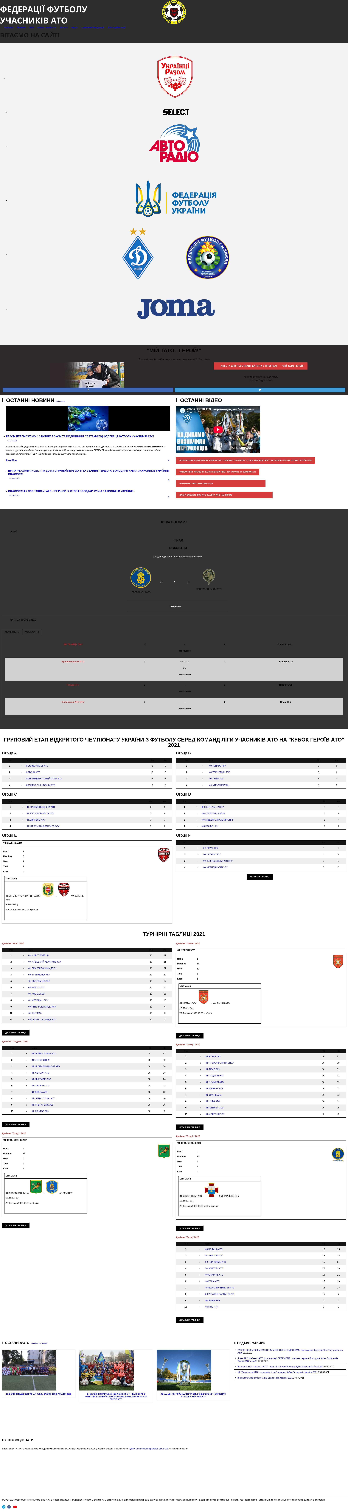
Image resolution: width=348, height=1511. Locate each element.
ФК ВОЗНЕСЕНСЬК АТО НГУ (218, 861)
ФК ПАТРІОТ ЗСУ (212, 854)
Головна (8, 27)
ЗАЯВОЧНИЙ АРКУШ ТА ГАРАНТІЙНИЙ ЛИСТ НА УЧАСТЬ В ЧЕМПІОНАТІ (217, 472)
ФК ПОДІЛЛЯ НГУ (215, 1075)
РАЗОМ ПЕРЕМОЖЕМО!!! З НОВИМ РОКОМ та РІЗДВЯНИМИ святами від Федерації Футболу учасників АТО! (80, 436)
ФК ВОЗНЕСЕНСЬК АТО (44, 1053)
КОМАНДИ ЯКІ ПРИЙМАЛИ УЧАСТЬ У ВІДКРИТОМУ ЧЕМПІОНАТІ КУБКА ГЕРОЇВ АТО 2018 (193, 1395)
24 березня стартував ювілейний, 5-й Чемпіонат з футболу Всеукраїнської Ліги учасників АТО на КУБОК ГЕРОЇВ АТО (116, 1396)
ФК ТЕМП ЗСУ (216, 779)
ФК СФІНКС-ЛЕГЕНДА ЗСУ (42, 1019)
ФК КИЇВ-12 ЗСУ (36, 987)
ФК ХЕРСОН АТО (40, 1073)
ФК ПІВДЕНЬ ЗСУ (40, 1085)
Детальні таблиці (259, 877)
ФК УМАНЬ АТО (213, 1095)
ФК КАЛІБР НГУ (210, 826)
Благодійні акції (116, 27)
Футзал (64, 27)
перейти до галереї (39, 1343)
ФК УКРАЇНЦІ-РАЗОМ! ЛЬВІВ (219, 1294)
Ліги (31, 27)
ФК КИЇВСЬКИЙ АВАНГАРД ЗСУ (43, 826)
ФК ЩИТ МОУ (35, 1013)
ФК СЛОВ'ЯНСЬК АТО (37, 766)
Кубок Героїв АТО (47, 27)
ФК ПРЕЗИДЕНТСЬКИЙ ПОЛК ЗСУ (44, 779)
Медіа (75, 27)
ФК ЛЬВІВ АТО (212, 1300)
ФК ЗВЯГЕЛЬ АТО (36, 820)
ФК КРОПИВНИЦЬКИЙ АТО (41, 807)
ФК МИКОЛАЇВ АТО (41, 1079)
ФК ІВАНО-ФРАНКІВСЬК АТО (219, 1288)
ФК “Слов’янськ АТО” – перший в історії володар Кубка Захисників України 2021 (277, 1372)
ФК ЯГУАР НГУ (210, 848)
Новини (21, 27)
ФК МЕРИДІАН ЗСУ (38, 1000)
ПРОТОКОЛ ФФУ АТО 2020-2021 (220, 483)
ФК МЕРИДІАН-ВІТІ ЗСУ (215, 867)
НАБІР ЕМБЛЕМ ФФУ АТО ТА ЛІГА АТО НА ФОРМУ (224, 495)
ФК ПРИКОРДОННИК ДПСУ (42, 968)
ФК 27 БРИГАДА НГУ (39, 975)
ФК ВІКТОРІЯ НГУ (40, 1060)
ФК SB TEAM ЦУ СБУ (39, 981)
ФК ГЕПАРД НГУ (217, 766)
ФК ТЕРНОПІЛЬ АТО (219, 772)
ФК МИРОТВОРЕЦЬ (219, 785)
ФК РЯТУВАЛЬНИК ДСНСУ (40, 813)
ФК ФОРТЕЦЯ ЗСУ (215, 1114)
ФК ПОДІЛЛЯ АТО (215, 1082)
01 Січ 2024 (12, 441)
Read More (11, 460)
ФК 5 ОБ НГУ (211, 1307)
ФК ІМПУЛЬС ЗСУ (214, 1108)
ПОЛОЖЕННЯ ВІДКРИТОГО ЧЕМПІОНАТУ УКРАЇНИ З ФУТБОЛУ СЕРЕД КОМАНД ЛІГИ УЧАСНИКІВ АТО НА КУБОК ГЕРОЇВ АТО (245, 460)
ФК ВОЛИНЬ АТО (213, 1249)
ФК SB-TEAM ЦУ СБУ (213, 807)
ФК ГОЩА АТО (33, 772)
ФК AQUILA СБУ (36, 994)
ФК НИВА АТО (213, 1101)
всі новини (60, 402)
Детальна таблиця (15, 1033)
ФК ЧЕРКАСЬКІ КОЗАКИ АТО (40, 785)
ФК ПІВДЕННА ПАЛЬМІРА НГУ (217, 820)
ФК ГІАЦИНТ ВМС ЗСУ (43, 1098)
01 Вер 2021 (14, 479)
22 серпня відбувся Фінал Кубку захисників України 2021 (38, 1394)
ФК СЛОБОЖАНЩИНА (213, 813)
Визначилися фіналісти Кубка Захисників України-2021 (265, 1378)
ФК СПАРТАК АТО (214, 1275)
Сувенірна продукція (92, 27)
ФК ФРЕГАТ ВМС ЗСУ (43, 1105)
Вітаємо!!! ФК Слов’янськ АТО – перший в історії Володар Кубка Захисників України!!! (71, 491)
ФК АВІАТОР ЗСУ (40, 1111)
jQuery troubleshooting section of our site (148, 1449)
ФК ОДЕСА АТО (39, 1092)
